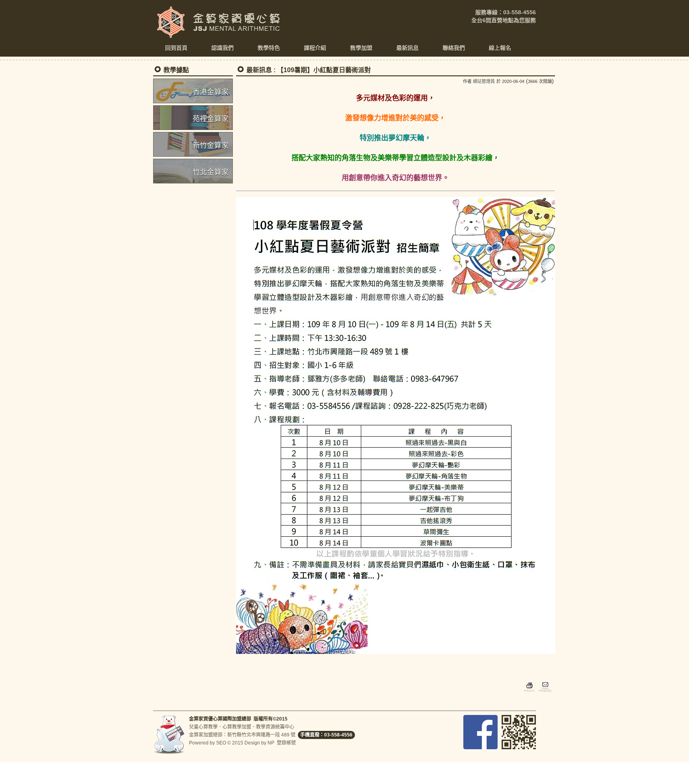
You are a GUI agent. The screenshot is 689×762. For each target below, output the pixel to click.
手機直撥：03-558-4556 (326, 735)
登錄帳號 (286, 743)
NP (271, 743)
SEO (221, 743)
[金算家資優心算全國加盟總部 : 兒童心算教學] (221, 36)
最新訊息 (259, 70)
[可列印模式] (529, 693)
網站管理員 (484, 81)
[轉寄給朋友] (545, 693)
